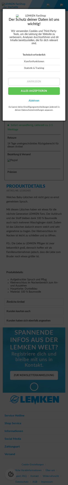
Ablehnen (34, 101)
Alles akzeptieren (34, 91)
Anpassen (34, 81)
